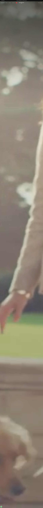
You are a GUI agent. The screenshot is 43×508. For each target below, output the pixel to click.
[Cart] (41, 2)
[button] (38, 2)
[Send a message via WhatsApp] (1, 507)
